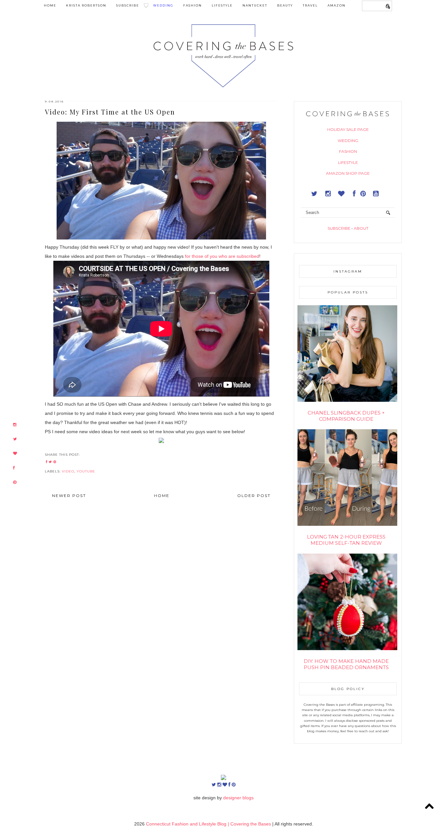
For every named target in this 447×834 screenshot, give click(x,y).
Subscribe (127, 5)
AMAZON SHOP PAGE (348, 173)
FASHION (348, 151)
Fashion (192, 5)
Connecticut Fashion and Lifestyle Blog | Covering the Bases (209, 823)
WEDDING (348, 140)
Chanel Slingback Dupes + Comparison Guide (346, 416)
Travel (310, 5)
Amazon (337, 5)
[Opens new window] (14, 424)
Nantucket (254, 5)
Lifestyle (222, 5)
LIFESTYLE (348, 162)
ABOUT (361, 228)
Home (50, 5)
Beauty (285, 5)
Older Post (254, 495)
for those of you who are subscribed (222, 256)
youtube (86, 471)
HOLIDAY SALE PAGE (348, 129)
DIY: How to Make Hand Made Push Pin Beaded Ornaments (346, 664)
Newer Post (69, 495)
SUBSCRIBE (339, 228)
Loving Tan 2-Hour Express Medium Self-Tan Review (346, 540)
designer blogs (238, 797)
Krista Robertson (86, 5)
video (68, 471)
